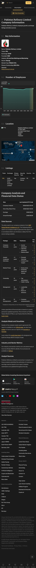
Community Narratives (25, 453)
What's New (22, 456)
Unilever (3, 496)
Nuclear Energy (5, 465)
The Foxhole (22, 447)
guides (3, 329)
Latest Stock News (24, 441)
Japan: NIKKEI (5, 441)
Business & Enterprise (24, 489)
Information (17, 7)
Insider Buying (5, 462)
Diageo (3, 499)
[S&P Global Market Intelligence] (7, 403)
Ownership (8, 7)
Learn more (4, 316)
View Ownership (19, 13)
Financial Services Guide (8, 548)
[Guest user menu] (33, 2)
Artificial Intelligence (6, 470)
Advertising (22, 467)
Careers (21, 476)
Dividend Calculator (24, 433)
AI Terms (25, 546)
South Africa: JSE (6, 438)
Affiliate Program (23, 486)
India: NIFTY (4, 433)
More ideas (4, 479)
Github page (19, 327)
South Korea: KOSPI (6, 444)
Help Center (22, 480)
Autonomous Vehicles (7, 467)
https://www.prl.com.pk (7, 69)
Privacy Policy (18, 546)
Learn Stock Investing (24, 483)
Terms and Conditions (7, 546)
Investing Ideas (23, 450)
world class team (16, 335)
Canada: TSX (4, 436)
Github (11, 351)
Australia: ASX (5, 430)
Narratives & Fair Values (25, 430)
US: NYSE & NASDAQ (7, 424)
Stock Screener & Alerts (25, 427)
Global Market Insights (25, 444)
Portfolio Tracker (23, 424)
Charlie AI (21, 492)
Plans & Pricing (23, 465)
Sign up (28, 2)
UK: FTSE (3, 427)
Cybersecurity (5, 476)
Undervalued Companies (8, 456)
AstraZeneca (4, 488)
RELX (2, 505)
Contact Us (22, 473)
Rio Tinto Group (5, 502)
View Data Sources (6, 415)
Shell (2, 494)
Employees (6, 114)
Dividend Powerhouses (7, 459)
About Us (21, 470)
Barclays (3, 511)
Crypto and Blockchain (7, 473)
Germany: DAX (5, 447)
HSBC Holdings (5, 491)
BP (2, 508)
